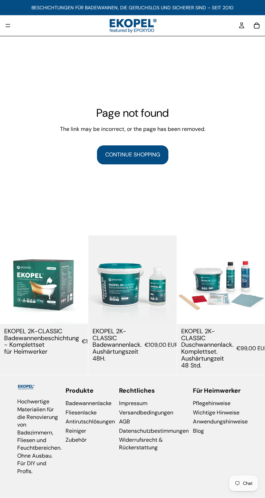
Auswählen (83, 313)
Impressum (133, 403)
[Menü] (8, 25)
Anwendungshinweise (220, 421)
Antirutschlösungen (90, 421)
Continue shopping (132, 154)
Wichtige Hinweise (216, 412)
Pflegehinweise (211, 403)
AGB (124, 421)
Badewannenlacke (88, 403)
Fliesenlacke (81, 412)
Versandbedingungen (146, 412)
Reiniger (76, 430)
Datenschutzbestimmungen (154, 430)
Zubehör (76, 439)
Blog (198, 430)
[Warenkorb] (256, 25)
